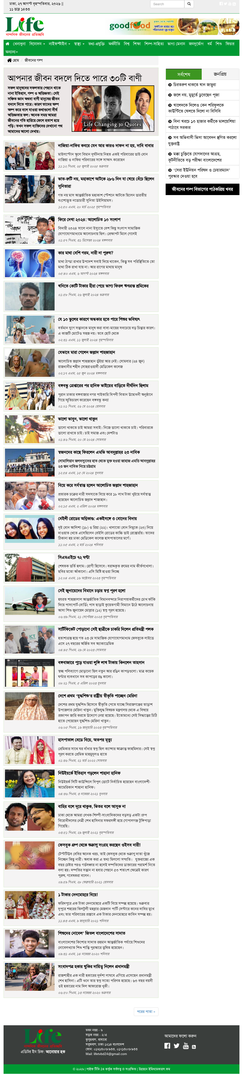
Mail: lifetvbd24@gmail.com (106, 1054)
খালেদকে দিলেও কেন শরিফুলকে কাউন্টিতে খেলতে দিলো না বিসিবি (196, 108)
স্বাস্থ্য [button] (78, 43)
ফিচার (230, 43)
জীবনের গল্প (34, 60)
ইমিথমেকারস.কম (159, 1069)
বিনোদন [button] (36, 43)
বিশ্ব (126, 43)
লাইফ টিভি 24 (96, 1069)
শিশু (219, 43)
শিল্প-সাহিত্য (154, 43)
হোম (15, 60)
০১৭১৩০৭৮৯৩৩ (127, 1049)
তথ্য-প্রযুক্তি (96, 43)
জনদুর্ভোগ (196, 43)
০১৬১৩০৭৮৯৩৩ (104, 1049)
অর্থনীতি (114, 43)
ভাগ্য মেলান (176, 43)
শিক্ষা (137, 43)
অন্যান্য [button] (10, 51)
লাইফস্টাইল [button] (58, 43)
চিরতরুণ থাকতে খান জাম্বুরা (194, 85)
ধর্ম (209, 43)
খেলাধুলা (19, 43)
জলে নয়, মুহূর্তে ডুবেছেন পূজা (195, 95)
